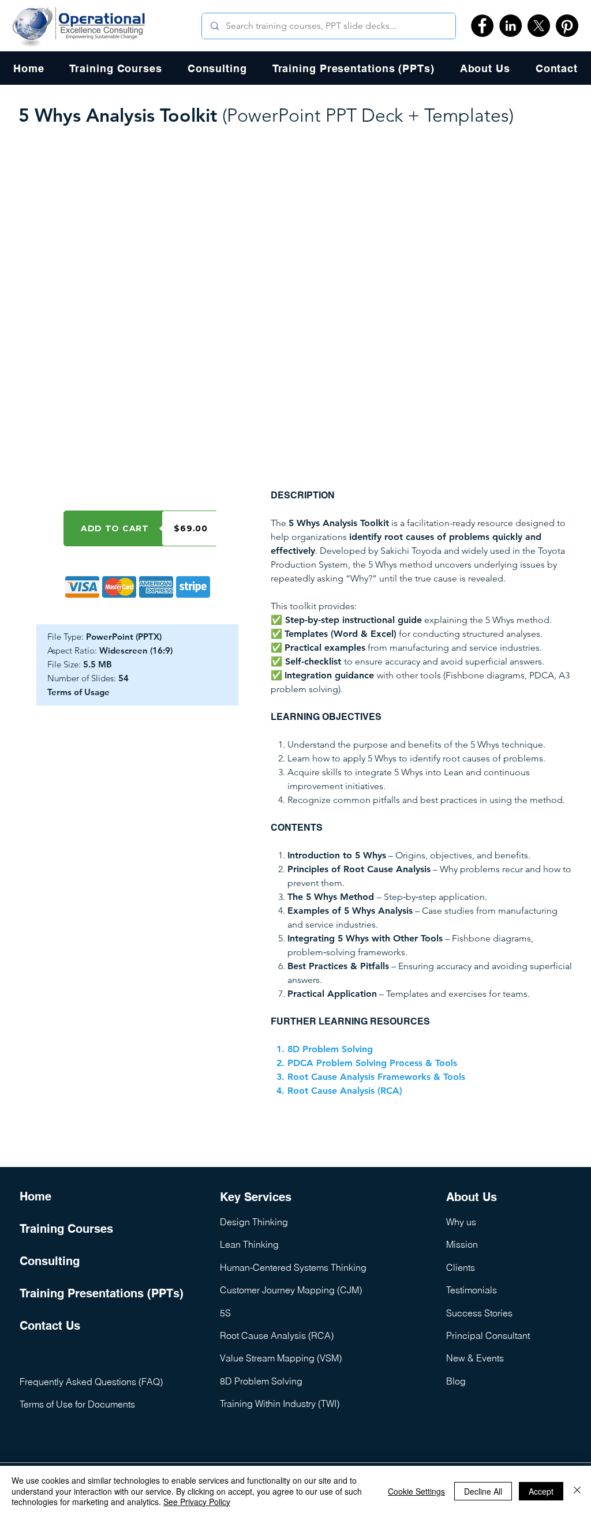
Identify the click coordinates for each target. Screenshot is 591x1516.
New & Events (475, 1358)
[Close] (577, 1491)
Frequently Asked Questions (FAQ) (91, 1381)
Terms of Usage (78, 691)
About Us (471, 1197)
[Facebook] (482, 25)
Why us (461, 1222)
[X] (539, 25)
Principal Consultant (488, 1335)
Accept (541, 1491)
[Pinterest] (567, 25)
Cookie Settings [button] (416, 1491)
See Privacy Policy (196, 1501)
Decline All (483, 1491)
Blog (456, 1381)
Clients (460, 1267)
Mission (462, 1244)
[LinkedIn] (510, 25)
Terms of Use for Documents (77, 1404)
